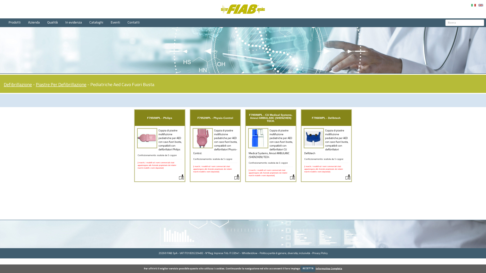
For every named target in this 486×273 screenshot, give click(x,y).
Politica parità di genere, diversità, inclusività (285, 253)
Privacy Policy (320, 253)
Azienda (34, 22)
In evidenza (73, 22)
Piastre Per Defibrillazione (61, 84)
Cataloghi (96, 22)
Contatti (134, 22)
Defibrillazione (18, 84)
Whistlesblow (249, 253)
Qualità (52, 22)
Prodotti (15, 22)
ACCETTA (308, 268)
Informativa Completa (329, 268)
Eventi (115, 22)
